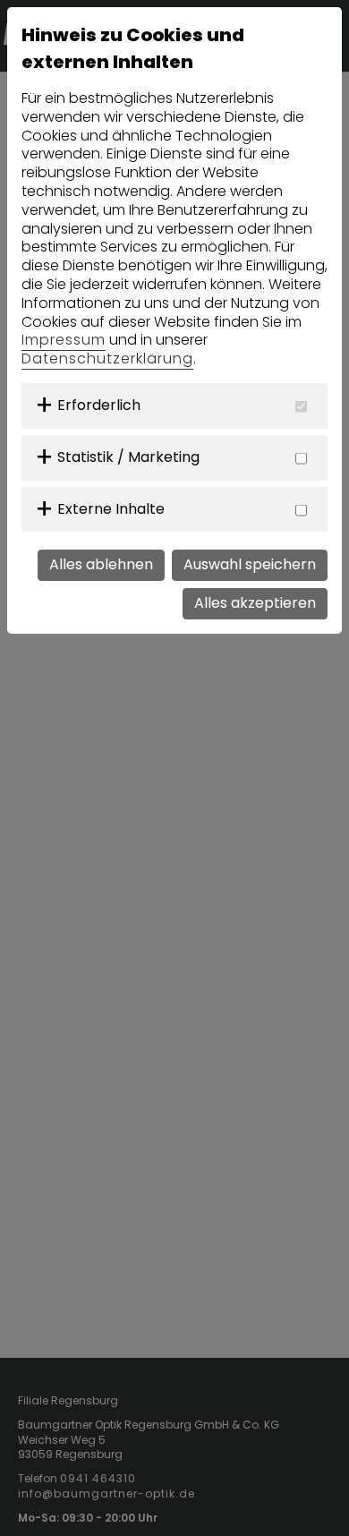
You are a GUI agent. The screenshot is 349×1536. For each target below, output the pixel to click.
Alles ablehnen (101, 564)
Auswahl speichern (249, 564)
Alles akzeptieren (255, 603)
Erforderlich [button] (98, 405)
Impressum (63, 339)
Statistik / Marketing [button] (128, 457)
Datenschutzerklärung (107, 358)
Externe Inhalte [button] (111, 509)
